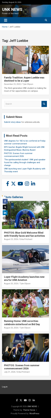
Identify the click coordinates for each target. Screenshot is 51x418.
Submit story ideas (12, 122)
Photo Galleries (13, 197)
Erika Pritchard (26, 239)
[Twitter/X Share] (5, 207)
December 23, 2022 (12, 84)
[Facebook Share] (5, 201)
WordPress (34, 413)
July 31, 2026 (9, 372)
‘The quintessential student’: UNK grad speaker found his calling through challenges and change (24, 162)
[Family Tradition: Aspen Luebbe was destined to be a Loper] (25, 60)
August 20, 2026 (11, 283)
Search (44, 104)
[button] (4, 218)
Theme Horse (29, 410)
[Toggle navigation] (5, 20)
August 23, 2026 (11, 239)
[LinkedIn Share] (5, 212)
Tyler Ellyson (27, 84)
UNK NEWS (12, 9)
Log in (4, 387)
